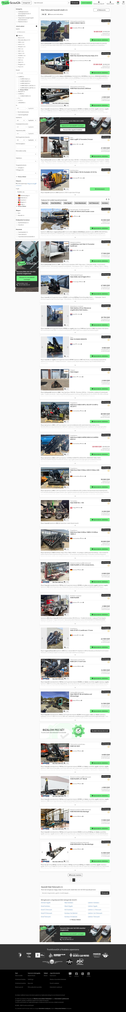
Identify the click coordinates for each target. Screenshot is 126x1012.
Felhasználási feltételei (60, 1008)
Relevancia (102, 10)
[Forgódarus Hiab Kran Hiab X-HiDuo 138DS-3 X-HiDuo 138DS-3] (55, 540)
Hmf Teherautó (94, 203)
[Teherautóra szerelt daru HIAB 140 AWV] (55, 754)
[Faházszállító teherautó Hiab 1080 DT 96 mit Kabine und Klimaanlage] (55, 702)
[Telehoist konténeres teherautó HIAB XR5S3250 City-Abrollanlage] (55, 852)
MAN (21, 42)
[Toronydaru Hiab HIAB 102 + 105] (55, 510)
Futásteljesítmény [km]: (22, 124)
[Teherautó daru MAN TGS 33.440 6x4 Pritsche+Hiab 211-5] (55, 63)
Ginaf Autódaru (45, 906)
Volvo (21, 53)
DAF (21, 51)
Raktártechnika (23, 21)
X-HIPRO (21, 76)
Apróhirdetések (23, 222)
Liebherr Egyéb (92, 906)
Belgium (23, 202)
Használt (21, 215)
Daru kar (45, 203)
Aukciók (21, 225)
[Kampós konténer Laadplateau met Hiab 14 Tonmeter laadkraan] (55, 252)
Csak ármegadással (23, 114)
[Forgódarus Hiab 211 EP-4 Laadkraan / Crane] (55, 638)
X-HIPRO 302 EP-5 (25, 81)
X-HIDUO (21, 94)
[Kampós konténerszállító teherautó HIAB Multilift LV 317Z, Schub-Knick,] (55, 572)
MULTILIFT (21, 91)
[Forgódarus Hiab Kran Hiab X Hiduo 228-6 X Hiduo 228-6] (55, 478)
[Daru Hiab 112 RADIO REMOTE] (55, 347)
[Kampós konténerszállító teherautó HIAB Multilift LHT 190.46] (55, 786)
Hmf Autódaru (68, 909)
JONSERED (21, 102)
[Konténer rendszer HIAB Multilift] (55, 605)
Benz (21, 38)
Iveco (21, 44)
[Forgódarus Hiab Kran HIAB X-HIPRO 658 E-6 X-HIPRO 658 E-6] (55, 445)
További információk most (100, 731)
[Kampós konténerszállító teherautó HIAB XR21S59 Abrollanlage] (55, 819)
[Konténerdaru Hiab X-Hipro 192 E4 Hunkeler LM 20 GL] (55, 180)
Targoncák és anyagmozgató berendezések (26, 18)
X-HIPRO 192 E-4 (25, 79)
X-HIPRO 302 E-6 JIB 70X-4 (27, 88)
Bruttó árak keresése (23, 112)
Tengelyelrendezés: (21, 165)
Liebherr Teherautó (94, 916)
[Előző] (42, 31)
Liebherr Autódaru (93, 902)
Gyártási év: (19, 117)
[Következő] (67, 31)
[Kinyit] (75, 49)
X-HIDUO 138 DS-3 (25, 96)
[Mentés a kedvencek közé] (108, 23)
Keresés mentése (75, 875)
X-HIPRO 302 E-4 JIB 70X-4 (27, 85)
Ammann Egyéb (45, 902)
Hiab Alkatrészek (80, 203)
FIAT (20, 60)
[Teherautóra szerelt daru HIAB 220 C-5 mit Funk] (55, 669)
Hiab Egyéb (68, 203)
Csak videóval (22, 234)
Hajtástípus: (19, 158)
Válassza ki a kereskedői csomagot (27, 278)
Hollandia (23, 198)
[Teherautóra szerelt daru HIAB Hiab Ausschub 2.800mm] (55, 96)
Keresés (75, 3)
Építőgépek (22, 15)
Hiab (20, 35)
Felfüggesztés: (20, 170)
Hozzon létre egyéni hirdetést (72, 130)
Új (19, 213)
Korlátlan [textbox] (20, 192)
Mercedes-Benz (24, 40)
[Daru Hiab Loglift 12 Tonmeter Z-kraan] (55, 147)
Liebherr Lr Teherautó (94, 909)
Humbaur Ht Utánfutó (70, 916)
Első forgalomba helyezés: (23, 137)
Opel (20, 62)
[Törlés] (69, 2)
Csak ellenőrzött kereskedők (26, 236)
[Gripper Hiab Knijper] (55, 379)
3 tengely (21, 167)
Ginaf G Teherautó (46, 909)
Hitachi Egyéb (68, 906)
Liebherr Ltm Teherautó (95, 913)
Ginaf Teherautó (46, 916)
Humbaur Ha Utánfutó (70, 913)
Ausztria (23, 200)
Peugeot (21, 64)
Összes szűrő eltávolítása (56, 14)
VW (20, 49)
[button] (123, 2)
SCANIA (21, 55)
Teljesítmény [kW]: (20, 130)
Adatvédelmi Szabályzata (44, 1008)
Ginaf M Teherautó (46, 913)
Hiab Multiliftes (56, 203)
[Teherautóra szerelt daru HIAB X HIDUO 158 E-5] (55, 31)
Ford (21, 58)
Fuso (20, 66)
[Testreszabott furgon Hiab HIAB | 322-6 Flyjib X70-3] (55, 284)
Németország (25, 195)
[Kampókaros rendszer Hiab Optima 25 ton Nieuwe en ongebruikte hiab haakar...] (55, 315)
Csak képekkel (23, 232)
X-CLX (20, 100)
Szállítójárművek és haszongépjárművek (24, 12)
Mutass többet (76, 919)
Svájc (22, 204)
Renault (21, 46)
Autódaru (105, 203)
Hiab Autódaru (68, 902)
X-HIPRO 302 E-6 (25, 83)
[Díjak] (27, 263)
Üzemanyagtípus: (20, 143)
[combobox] (26, 191)
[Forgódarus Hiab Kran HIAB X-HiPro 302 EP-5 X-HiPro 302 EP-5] (55, 412)
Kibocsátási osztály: (21, 151)
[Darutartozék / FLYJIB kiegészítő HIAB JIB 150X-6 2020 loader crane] (55, 219)
